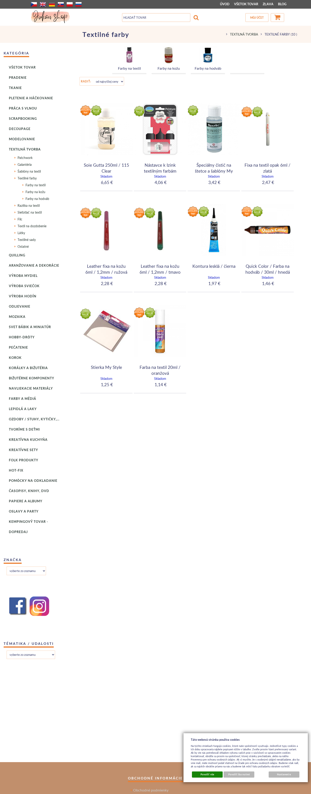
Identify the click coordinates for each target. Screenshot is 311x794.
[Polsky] (69, 4)
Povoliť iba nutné (239, 774)
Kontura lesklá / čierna (213, 266)
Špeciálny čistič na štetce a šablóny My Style (214, 170)
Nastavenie (284, 774)
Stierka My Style (106, 367)
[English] (42, 4)
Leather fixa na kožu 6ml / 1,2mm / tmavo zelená (160, 271)
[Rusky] (78, 4)
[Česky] (34, 4)
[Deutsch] (52, 4)
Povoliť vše (207, 774)
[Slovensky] (60, 4)
